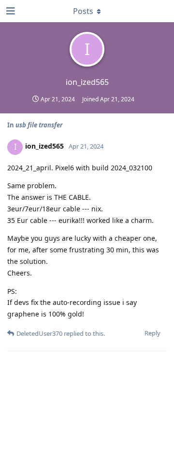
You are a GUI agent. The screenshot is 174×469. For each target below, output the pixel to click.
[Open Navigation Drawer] (9, 11)
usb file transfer (38, 125)
